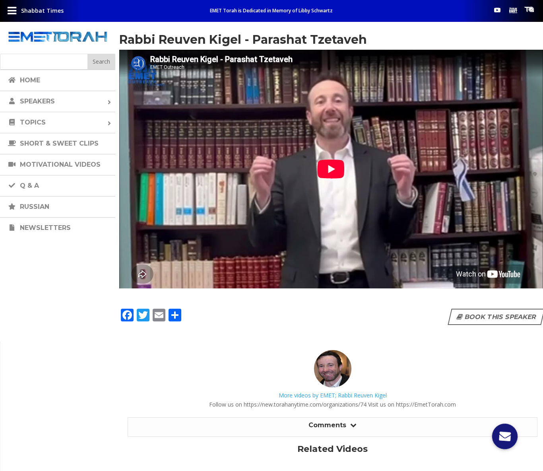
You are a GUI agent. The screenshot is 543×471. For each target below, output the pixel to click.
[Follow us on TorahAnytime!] (529, 9)
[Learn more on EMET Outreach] (513, 10)
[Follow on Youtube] (497, 10)
